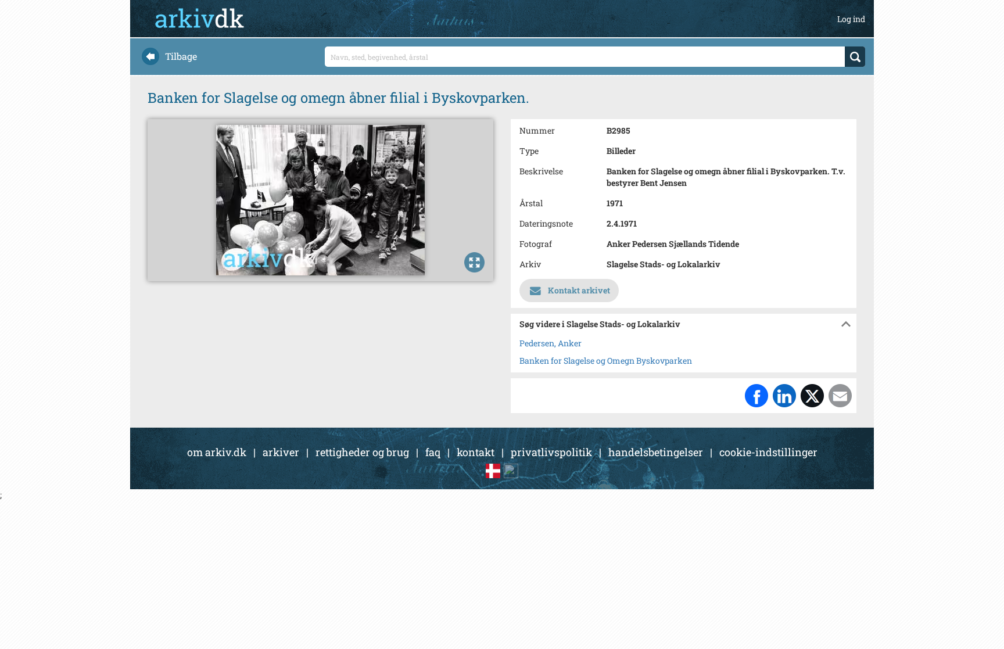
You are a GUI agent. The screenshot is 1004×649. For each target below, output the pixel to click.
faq (432, 452)
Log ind (851, 18)
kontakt (475, 452)
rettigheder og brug (362, 452)
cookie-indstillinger (768, 452)
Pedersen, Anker (550, 343)
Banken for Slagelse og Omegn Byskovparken (605, 360)
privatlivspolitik (551, 452)
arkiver (281, 452)
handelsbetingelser (655, 452)
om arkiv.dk (216, 452)
